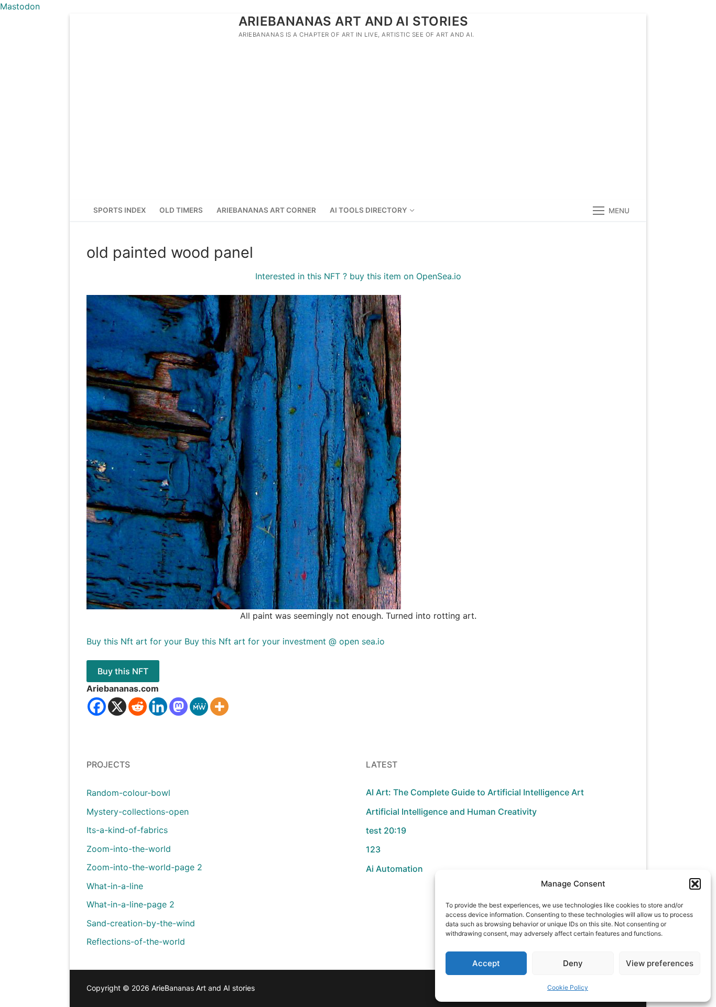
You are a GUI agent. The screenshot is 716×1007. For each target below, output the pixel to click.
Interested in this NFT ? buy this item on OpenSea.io (358, 276)
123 (373, 849)
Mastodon (20, 6)
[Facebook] (97, 706)
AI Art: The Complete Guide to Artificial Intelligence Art (475, 792)
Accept (486, 963)
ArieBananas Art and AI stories (353, 21)
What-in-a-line (114, 886)
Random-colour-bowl (128, 792)
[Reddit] (137, 706)
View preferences (659, 963)
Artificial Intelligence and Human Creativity (451, 811)
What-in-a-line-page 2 (130, 904)
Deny (573, 963)
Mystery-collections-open (137, 811)
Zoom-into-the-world (128, 849)
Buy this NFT (122, 671)
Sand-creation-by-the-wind (140, 923)
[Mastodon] (178, 706)
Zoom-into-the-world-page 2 (144, 867)
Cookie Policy (567, 987)
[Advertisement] (358, 121)
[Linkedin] (158, 706)
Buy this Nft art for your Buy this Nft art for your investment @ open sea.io (235, 641)
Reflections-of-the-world (135, 941)
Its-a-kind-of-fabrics (127, 830)
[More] (219, 706)
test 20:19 (386, 830)
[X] (117, 706)
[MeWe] (199, 706)
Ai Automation (394, 868)
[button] (695, 884)
